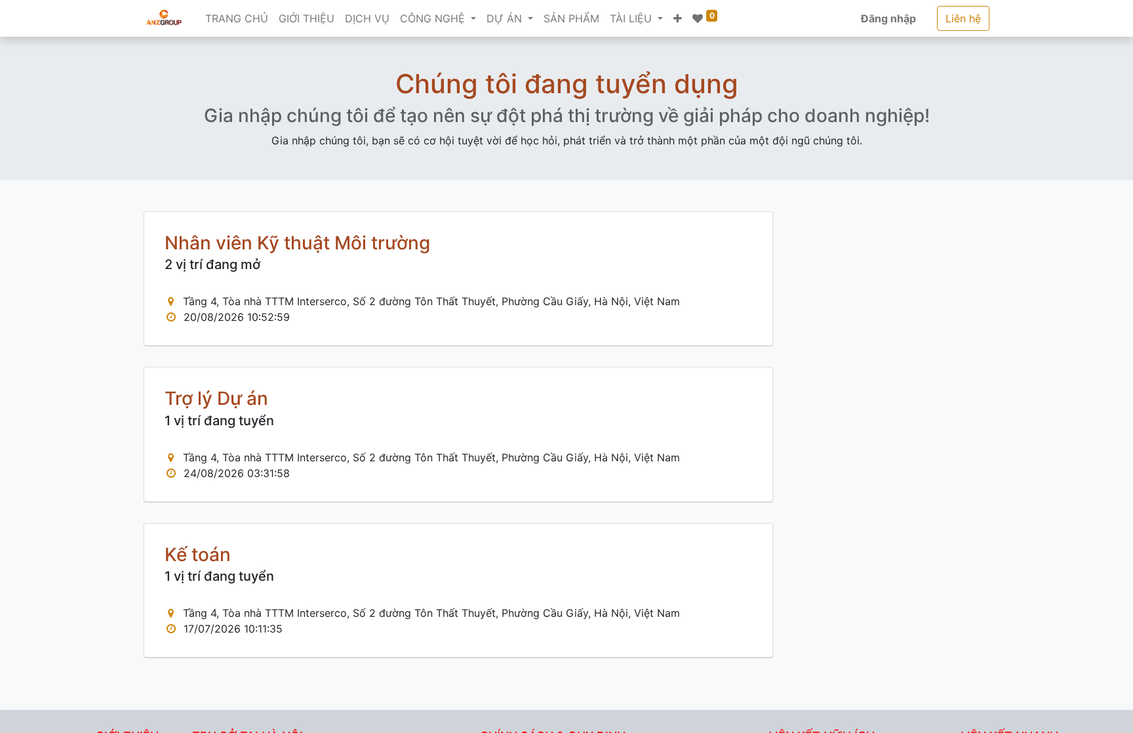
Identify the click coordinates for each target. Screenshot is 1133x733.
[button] (677, 18)
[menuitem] (236, 18)
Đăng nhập (888, 18)
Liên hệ (963, 18)
